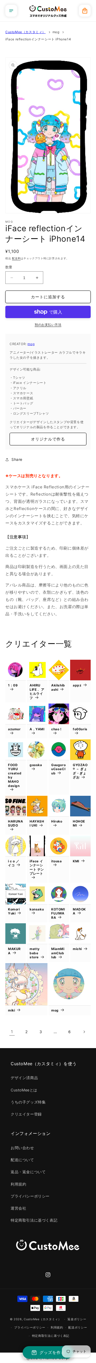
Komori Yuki (14, 911)
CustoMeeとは (24, 1090)
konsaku (37, 909)
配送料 (16, 258)
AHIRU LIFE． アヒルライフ (37, 691)
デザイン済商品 (24, 1077)
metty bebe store (35, 953)
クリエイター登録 (26, 1114)
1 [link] (12, 1031)
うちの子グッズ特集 (28, 1102)
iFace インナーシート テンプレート (37, 867)
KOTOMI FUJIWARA (58, 913)
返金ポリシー (76, 1319)
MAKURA (14, 951)
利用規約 (18, 1184)
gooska (36, 765)
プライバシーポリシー (30, 1196)
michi (77, 949)
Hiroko (56, 821)
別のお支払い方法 (48, 325)
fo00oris (80, 729)
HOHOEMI (79, 823)
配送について (22, 1159)
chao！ (57, 729)
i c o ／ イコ (13, 863)
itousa (56, 861)
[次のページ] (84, 1032)
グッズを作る (52, 1352)
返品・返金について (28, 1171)
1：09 (13, 685)
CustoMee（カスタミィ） (25, 32)
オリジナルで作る (48, 439)
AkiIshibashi (58, 687)
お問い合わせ (22, 1147)
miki (11, 1010)
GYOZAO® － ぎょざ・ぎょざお (80, 771)
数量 (9, 267)
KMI (76, 861)
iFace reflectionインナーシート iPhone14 (38, 39)
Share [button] (16, 459)
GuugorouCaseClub (58, 769)
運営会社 (18, 1208)
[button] (11, 11)
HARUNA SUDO (15, 823)
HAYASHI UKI (37, 823)
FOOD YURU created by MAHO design (14, 775)
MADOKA (79, 911)
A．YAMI (37, 729)
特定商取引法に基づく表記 (34, 1220)
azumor (14, 729)
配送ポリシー (77, 1327)
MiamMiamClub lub (58, 953)
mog (56, 32)
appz (77, 685)
